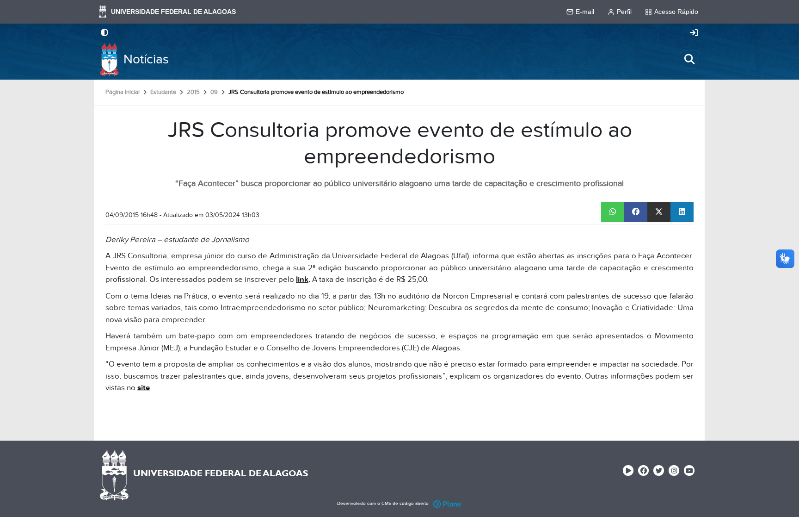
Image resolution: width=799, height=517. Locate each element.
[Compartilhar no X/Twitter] (658, 212)
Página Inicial (122, 92)
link (302, 279)
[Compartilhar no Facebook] (635, 212)
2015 (193, 92)
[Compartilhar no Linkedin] (682, 212)
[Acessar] (694, 33)
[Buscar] (689, 59)
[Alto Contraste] (104, 33)
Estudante (163, 92)
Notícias (146, 59)
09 (214, 92)
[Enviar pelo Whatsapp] (612, 212)
